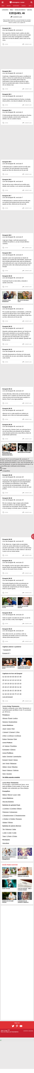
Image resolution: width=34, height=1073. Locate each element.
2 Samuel (12, 732)
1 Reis (17, 732)
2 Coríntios (13, 808)
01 (3, 676)
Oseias (16, 760)
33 (3, 690)
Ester (15, 739)
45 (13, 694)
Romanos (19, 819)
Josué (4, 728)
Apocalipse (5, 843)
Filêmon (10, 822)
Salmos (7, 746)
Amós (7, 763)
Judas (14, 829)
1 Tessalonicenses (7, 815)
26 (5, 687)
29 (13, 687)
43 (8, 694)
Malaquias (13, 763)
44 (10, 694)
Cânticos (12, 749)
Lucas (15, 794)
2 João (9, 832)
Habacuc (9, 770)
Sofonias (15, 770)
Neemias (10, 739)
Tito (3, 829)
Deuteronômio (13, 722)
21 (13, 683)
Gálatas (4, 822)
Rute (13, 728)
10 (5, 680)
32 (20, 687)
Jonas (9, 767)
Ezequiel (29, 9)
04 (10, 676)
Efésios (19, 808)
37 (13, 690)
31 (18, 687)
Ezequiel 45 (7, 650)
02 (5, 676)
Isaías (4, 756)
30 (15, 687)
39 (18, 690)
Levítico (15, 718)
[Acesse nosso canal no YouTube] (20, 1026)
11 (8, 680)
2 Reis (4, 735)
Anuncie (31, 1031)
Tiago (4, 836)
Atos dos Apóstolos (8, 801)
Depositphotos (15, 1031)
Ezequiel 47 (5, 653)
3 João (14, 832)
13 (13, 680)
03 (8, 676)
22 (15, 683)
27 (8, 687)
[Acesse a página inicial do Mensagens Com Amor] (17, 2)
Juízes (9, 728)
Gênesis (4, 718)
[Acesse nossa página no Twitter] (13, 1026)
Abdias (4, 767)
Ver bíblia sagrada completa (11, 777)
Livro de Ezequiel (7, 697)
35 (8, 690)
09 (3, 680)
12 (10, 680)
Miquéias (14, 767)
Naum (4, 770)
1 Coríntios (5, 808)
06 (15, 676)
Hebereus (8, 829)
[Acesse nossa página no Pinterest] (17, 1026)
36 (10, 690)
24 (20, 683)
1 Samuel (5, 732)
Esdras (4, 739)
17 (3, 683)
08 (20, 676)
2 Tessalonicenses (19, 815)
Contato (25, 1031)
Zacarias (9, 773)
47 (18, 694)
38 (15, 690)
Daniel (11, 760)
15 (18, 680)
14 (15, 680)
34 (5, 690)
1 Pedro (9, 836)
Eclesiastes (5, 749)
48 (20, 694)
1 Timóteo (5, 819)
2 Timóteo (12, 819)
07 (18, 676)
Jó (3, 746)
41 (3, 694)
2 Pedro (14, 836)
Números (5, 722)
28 (10, 687)
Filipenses (5, 812)
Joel (3, 763)
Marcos (10, 794)
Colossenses (13, 812)
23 (18, 683)
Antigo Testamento (20, 9)
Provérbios (13, 746)
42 (5, 694)
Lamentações (17, 756)
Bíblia (11, 9)
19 (8, 683)
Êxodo (10, 718)
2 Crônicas (18, 735)
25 (3, 687)
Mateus (4, 794)
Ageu (4, 773)
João (19, 794)
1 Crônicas (10, 735)
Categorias (5, 9)
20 (10, 683)
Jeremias (9, 756)
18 (5, 683)
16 (20, 680)
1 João (4, 832)
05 (13, 676)
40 (20, 690)
